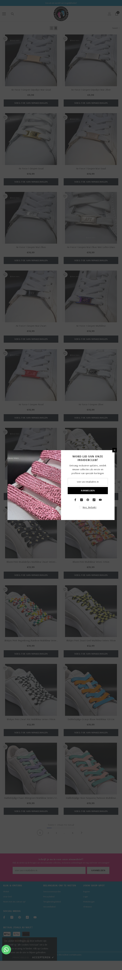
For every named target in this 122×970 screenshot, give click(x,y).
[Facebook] (75, 500)
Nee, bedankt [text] (89, 507)
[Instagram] (81, 500)
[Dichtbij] (114, 450)
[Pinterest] (88, 500)
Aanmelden (88, 490)
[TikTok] (94, 500)
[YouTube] (100, 500)
